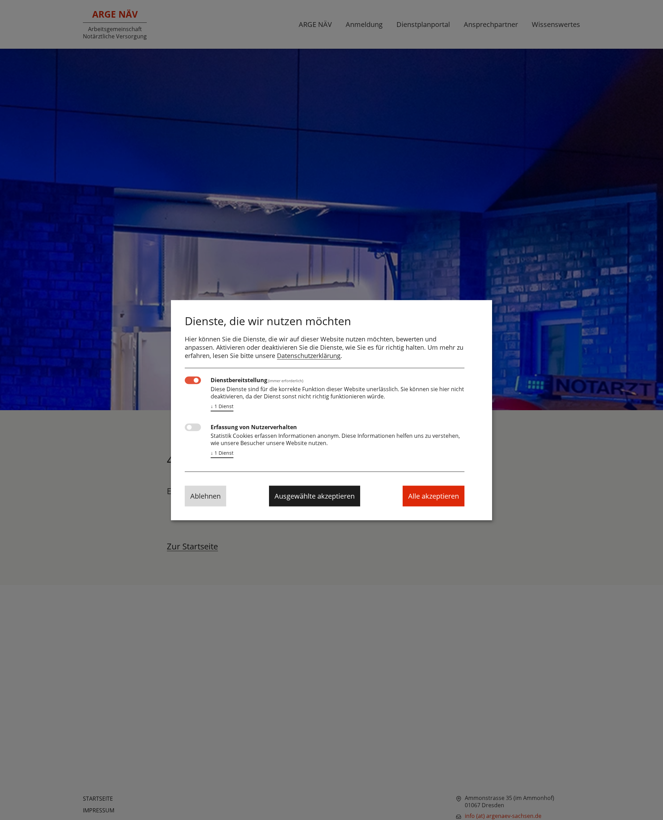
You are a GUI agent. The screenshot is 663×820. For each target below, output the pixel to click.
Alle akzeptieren (433, 495)
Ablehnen (205, 495)
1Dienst (222, 406)
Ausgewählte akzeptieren (315, 495)
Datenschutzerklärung (308, 355)
